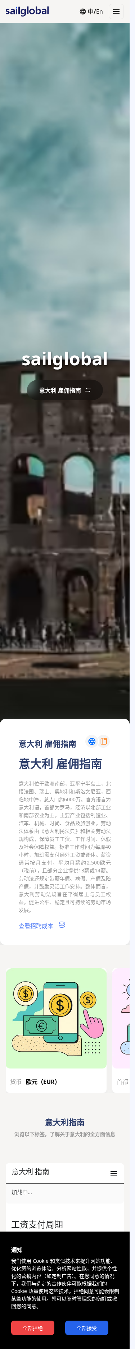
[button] (65, 1173)
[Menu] (116, 11)
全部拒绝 (33, 1328)
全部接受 (87, 1328)
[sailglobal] (24, 11)
